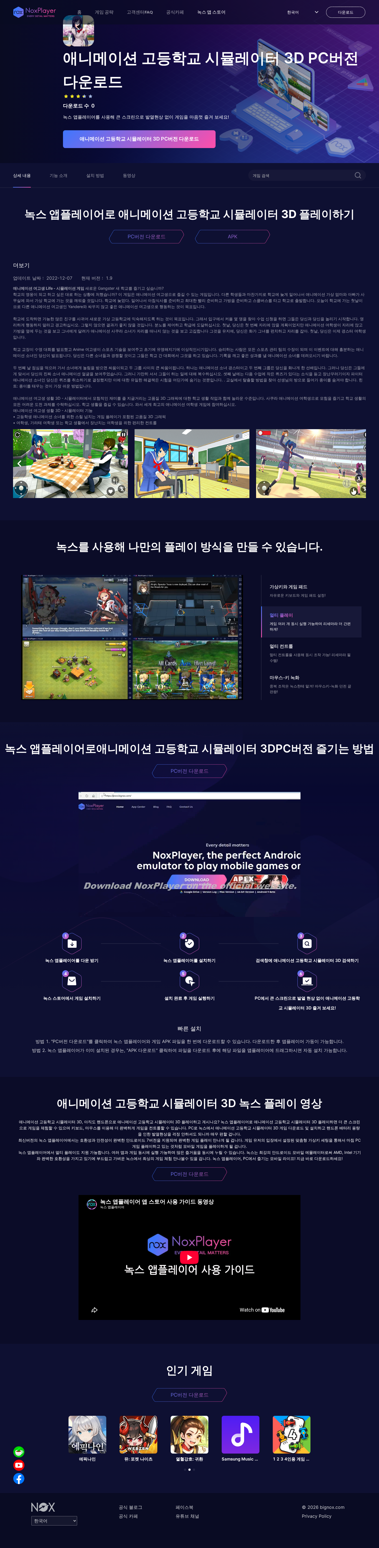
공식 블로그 (130, 1507)
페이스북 (184, 1507)
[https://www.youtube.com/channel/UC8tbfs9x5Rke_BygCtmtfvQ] (18, 1465)
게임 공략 (104, 11)
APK (232, 236)
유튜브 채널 (187, 1516)
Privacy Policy (317, 1516)
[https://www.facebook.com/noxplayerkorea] (18, 1478)
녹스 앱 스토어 (211, 11)
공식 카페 (128, 1516)
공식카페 (175, 11)
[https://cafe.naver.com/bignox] (18, 1451)
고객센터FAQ (140, 11)
